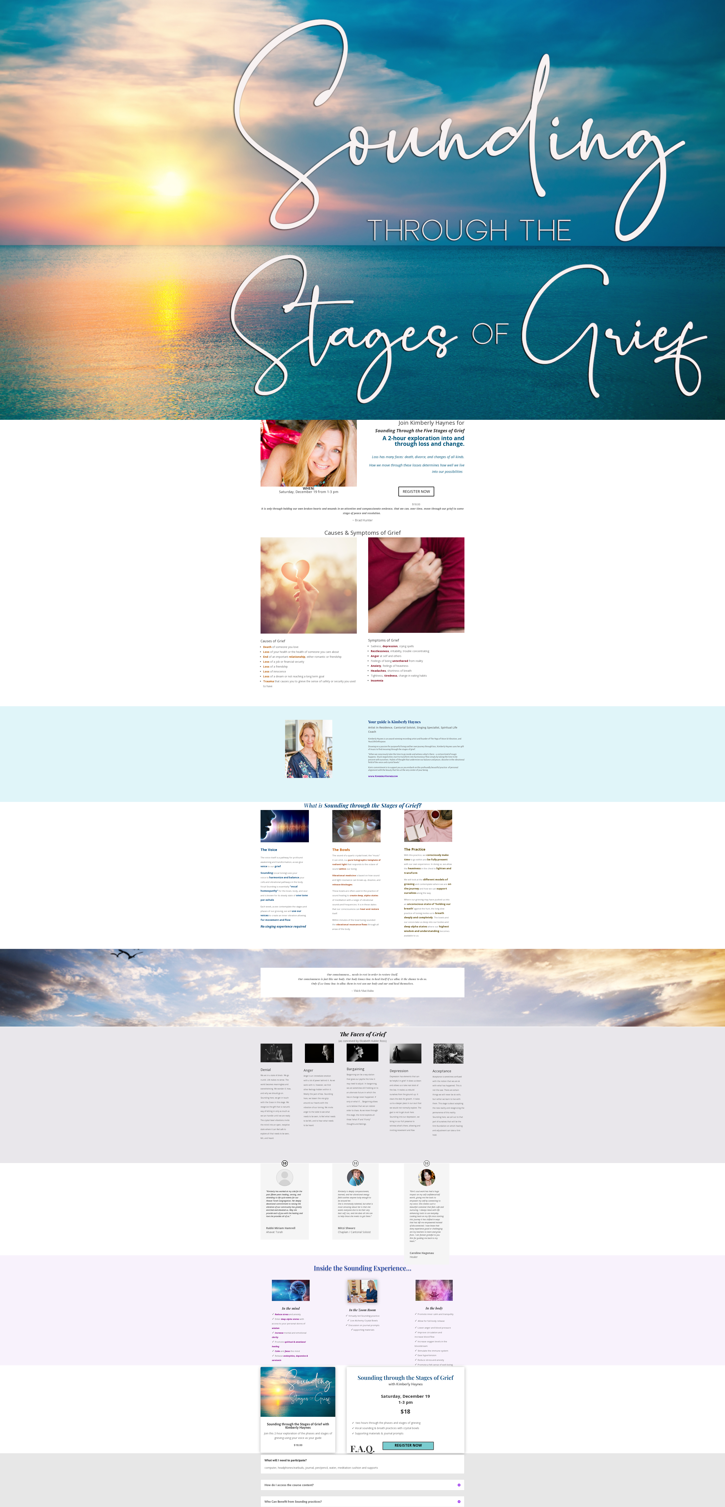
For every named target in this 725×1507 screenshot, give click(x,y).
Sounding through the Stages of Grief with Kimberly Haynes (298, 1425)
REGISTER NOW (416, 491)
